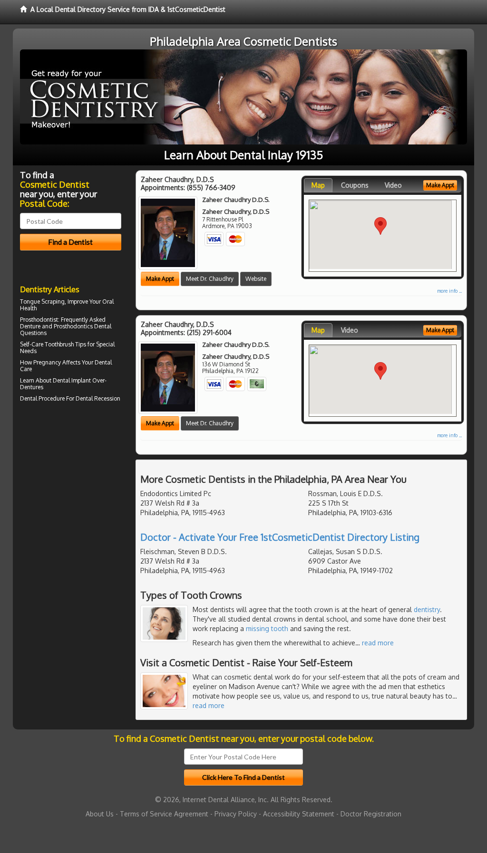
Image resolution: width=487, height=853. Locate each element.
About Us (100, 814)
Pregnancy (47, 362)
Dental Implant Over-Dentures (63, 384)
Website (255, 278)
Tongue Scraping (42, 301)
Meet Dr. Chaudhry (210, 278)
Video (393, 185)
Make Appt (160, 278)
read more (378, 643)
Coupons (355, 185)
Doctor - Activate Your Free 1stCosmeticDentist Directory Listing (279, 537)
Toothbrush (59, 344)
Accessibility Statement (298, 814)
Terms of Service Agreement (164, 814)
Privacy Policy (235, 814)
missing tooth (267, 628)
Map (318, 185)
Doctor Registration (371, 814)
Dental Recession (98, 398)
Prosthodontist (39, 319)
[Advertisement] (68, 487)
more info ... (449, 291)
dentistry (427, 609)
